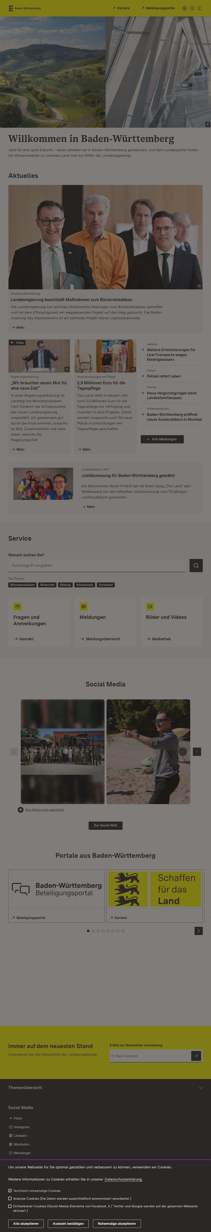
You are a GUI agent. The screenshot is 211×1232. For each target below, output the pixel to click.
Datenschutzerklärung (123, 1179)
